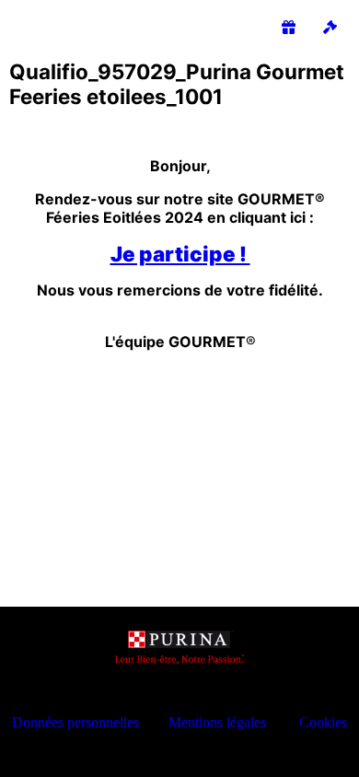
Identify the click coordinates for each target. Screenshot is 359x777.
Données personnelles (75, 722)
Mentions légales (217, 722)
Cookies (323, 722)
